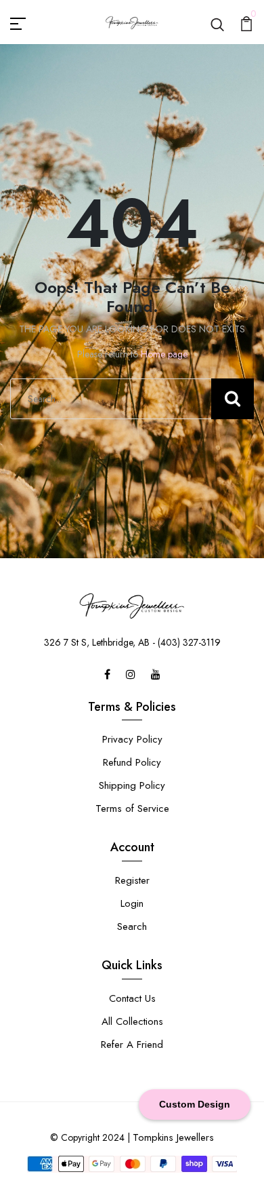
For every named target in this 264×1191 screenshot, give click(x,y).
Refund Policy (132, 762)
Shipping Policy (132, 785)
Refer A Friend (132, 1044)
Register (132, 880)
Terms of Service (132, 808)
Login (132, 903)
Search (132, 926)
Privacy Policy (132, 739)
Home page (164, 354)
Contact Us (132, 998)
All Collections (132, 1021)
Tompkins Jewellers (173, 1137)
